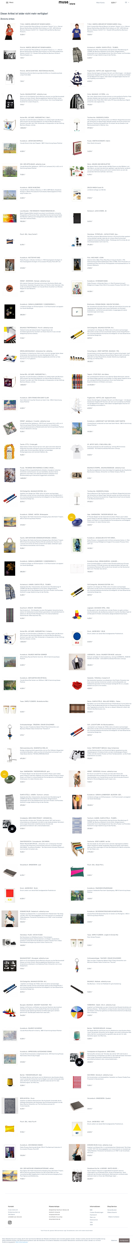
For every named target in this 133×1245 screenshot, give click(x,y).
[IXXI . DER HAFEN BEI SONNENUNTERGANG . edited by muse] (10, 1175)
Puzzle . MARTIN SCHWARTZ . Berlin (98, 141)
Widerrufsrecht (112, 1212)
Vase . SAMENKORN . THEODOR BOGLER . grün (35, 771)
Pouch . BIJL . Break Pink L (95, 865)
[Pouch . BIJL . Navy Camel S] (10, 241)
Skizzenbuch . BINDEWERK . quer (30, 865)
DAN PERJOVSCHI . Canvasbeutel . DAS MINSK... (35, 841)
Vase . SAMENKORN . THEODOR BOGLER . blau (102, 514)
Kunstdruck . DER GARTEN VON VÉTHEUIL (33, 678)
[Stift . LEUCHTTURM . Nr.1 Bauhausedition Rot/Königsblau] (77, 732)
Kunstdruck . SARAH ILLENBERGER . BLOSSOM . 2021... (104, 795)
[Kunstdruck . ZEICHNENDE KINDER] (10, 1152)
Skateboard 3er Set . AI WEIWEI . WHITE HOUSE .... (102, 1168)
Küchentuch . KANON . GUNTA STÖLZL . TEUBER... (103, 47)
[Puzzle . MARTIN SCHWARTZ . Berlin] (77, 148)
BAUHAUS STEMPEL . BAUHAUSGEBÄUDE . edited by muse (106, 468)
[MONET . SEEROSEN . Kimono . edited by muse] (77, 778)
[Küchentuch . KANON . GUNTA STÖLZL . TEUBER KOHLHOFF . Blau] (10, 591)
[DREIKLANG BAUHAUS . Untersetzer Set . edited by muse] (10, 358)
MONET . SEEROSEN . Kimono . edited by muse (102, 771)
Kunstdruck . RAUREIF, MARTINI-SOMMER (33, 654)
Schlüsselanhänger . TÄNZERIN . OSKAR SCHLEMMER (37, 725)
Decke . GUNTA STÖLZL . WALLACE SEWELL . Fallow (103, 701)
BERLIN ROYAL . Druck (27, 1098)
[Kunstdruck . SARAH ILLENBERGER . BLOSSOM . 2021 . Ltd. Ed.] (77, 802)
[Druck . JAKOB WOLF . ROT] (77, 1129)
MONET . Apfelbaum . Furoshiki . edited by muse (35, 421)
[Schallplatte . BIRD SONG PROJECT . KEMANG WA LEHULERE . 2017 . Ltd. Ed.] (10, 825)
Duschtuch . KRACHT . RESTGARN (31, 608)
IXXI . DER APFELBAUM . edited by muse (32, 164)
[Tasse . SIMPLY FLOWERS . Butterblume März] (10, 708)
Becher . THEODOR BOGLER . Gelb (31, 1075)
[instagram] (9, 1222)
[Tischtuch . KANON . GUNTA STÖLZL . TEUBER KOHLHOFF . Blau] (77, 825)
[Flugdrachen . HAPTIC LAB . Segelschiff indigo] (77, 78)
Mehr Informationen (22, 1242)
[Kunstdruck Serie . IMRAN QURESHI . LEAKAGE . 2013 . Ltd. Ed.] (77, 568)
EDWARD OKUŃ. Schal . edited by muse (99, 1145)
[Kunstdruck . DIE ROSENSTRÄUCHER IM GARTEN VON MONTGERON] (77, 918)
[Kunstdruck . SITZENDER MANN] (77, 288)
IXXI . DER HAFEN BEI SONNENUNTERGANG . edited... (37, 1168)
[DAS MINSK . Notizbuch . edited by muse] (77, 1082)
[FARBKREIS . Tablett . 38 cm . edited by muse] (77, 1012)
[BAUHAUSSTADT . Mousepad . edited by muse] (10, 965)
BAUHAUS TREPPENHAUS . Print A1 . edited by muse (36, 328)
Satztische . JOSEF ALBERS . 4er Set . (99, 841)
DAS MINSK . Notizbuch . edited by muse (100, 1075)
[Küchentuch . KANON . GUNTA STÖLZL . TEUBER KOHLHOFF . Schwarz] (77, 54)
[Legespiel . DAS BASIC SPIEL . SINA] (77, 615)
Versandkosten (112, 1210)
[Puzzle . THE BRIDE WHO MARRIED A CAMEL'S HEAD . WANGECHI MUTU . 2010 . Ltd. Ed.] (10, 475)
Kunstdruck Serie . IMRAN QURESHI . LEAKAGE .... (102, 561)
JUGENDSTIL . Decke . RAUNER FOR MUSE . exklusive (104, 654)
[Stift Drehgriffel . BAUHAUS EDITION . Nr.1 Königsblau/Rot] (10, 498)
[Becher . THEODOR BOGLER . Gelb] (10, 1082)
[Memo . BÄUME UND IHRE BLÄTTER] (77, 171)
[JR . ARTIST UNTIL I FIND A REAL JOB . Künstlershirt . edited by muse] (77, 451)
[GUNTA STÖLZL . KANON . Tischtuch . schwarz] (10, 802)
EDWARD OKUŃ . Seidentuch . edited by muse (34, 911)
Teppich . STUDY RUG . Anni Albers (98, 374)
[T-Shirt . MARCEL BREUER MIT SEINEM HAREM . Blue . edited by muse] (77, 31)
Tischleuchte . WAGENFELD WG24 (98, 117)
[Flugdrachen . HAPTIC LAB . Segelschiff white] (77, 405)
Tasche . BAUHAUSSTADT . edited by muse (33, 94)
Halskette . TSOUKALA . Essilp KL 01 (98, 678)
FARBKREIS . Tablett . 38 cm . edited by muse (101, 1005)
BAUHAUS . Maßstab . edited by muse (99, 981)
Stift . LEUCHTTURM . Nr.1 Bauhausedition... (100, 725)
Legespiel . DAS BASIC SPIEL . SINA (98, 608)
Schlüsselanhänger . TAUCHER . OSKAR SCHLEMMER (104, 958)
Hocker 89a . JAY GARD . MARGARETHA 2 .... (33, 374)
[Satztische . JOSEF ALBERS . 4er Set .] (77, 848)
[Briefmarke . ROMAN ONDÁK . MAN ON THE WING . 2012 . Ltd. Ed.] (77, 311)
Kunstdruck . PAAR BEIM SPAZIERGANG (99, 888)
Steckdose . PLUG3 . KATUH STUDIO (31, 935)
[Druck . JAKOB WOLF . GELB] (77, 638)
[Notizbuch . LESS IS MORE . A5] (77, 218)
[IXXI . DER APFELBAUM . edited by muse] (10, 171)
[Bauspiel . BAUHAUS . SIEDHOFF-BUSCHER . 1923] (10, 1012)
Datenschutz (94, 1220)
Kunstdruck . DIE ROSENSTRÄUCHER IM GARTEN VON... (105, 911)
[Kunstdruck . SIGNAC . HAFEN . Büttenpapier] (10, 521)
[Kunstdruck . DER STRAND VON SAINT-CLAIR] (10, 405)
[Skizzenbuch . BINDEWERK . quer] (10, 872)
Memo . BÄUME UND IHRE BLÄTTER (98, 164)
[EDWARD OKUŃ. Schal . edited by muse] (77, 1152)
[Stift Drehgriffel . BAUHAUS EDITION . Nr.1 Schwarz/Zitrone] (77, 591)
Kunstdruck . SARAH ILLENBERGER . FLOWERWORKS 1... (38, 304)
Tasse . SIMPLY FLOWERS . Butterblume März (34, 701)
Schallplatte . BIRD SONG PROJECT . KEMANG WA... (36, 818)
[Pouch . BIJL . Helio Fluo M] (10, 1129)
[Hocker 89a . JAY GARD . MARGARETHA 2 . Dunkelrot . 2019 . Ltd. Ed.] (10, 381)
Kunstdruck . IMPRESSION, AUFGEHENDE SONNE (36, 1051)
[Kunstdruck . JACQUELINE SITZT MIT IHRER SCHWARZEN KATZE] (77, 545)
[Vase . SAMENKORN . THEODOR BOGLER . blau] (77, 521)
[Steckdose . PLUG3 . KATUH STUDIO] (10, 942)
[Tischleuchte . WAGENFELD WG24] (77, 124)
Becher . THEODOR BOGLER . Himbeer (99, 1028)
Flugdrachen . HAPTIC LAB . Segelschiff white (101, 398)
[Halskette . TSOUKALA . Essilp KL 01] (77, 685)
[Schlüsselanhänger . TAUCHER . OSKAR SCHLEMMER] (77, 965)
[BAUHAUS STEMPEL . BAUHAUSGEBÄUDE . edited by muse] (77, 475)
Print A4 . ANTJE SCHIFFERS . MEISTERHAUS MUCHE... (37, 71)
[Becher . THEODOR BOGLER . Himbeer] (77, 1035)
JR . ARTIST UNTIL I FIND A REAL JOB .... (99, 444)
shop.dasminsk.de (54, 1219)
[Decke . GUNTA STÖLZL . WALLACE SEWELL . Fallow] (77, 708)
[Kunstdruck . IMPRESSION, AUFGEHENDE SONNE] (10, 1059)
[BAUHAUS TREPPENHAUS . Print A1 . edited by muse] (10, 335)
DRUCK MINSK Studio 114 (95, 187)
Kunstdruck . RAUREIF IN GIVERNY (31, 1028)
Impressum (93, 1215)
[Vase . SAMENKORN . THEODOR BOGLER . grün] (10, 778)
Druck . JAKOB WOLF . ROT (95, 1122)
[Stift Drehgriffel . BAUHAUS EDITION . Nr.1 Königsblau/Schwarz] (10, 988)
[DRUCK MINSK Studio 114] (77, 195)
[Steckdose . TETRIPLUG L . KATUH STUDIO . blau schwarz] (77, 241)
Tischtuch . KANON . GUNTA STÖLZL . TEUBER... (102, 818)
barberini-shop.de (54, 1212)
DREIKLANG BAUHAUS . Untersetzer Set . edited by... (36, 351)
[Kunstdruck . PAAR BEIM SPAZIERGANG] (77, 895)
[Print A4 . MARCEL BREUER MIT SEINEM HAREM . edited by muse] (10, 54)
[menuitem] (99, 2)
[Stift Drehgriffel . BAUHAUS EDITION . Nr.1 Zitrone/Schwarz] (77, 335)
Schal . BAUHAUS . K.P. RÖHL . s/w (98, 94)
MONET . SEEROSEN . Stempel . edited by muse (35, 281)
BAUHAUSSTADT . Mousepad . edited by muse (34, 958)
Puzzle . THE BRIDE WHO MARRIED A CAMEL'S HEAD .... (37, 468)
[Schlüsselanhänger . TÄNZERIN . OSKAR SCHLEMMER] (10, 732)
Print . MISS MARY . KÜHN (95, 258)
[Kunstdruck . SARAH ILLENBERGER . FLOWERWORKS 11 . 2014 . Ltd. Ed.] (10, 568)
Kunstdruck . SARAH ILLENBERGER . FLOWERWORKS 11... (38, 561)
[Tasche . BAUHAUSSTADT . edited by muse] (10, 101)
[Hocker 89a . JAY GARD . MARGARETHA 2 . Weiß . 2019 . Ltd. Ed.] (10, 124)
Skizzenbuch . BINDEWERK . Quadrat (99, 1098)
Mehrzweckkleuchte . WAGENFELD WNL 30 (34, 748)
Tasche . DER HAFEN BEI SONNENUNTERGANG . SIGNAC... (38, 538)
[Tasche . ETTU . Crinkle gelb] (10, 451)
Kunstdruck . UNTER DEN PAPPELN (31, 141)
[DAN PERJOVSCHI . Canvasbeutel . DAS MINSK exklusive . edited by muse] (10, 848)
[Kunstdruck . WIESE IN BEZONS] (10, 195)
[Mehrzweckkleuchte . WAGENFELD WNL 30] (10, 755)
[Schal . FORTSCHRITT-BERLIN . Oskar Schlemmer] (77, 755)
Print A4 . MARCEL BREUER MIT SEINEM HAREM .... (36, 47)
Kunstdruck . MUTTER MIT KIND (30, 258)
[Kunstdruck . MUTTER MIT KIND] (10, 265)
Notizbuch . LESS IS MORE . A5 (97, 211)
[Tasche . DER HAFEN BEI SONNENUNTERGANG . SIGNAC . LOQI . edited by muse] (10, 545)
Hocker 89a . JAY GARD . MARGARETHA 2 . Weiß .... (35, 117)
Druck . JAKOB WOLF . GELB (96, 631)
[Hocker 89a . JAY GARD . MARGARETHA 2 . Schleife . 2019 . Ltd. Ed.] (10, 638)
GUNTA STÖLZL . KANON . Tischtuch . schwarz (34, 795)
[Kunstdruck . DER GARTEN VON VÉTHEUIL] (10, 685)
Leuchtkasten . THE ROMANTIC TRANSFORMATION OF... (37, 211)
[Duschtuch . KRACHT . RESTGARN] (10, 615)
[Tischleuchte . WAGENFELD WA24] (77, 498)
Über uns (92, 1217)
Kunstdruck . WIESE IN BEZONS (30, 187)
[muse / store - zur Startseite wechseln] (67, 3)
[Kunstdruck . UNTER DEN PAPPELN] (10, 148)
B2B (91, 1210)
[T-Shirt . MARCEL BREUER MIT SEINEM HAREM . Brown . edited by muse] (10, 31)
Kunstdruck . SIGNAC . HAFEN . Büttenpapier (34, 514)
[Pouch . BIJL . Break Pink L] (77, 872)
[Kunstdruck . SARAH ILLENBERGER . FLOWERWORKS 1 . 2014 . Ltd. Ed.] (10, 311)
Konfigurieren (124, 1240)
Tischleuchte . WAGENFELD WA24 (98, 491)
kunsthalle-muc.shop (55, 1217)
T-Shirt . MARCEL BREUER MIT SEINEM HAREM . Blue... (104, 24)
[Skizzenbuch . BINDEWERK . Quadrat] (77, 1105)
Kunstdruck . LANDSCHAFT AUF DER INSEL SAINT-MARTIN (106, 421)
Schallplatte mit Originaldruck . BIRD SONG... (101, 1051)
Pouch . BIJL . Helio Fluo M (28, 1122)
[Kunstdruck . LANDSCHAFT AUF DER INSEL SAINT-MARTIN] (77, 428)
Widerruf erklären (113, 1217)
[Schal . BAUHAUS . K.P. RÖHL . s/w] (77, 101)
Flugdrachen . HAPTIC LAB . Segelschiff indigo (101, 71)
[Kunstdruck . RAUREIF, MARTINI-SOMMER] (10, 662)
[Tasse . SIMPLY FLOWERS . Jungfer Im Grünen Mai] (77, 942)
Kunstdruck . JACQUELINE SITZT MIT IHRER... (101, 538)
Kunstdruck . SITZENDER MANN (97, 281)
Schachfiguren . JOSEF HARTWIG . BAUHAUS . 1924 (103, 351)
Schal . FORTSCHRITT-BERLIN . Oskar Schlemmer (103, 748)
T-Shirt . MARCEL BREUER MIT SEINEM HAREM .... (36, 24)
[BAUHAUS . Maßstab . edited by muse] (77, 988)
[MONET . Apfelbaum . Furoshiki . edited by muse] (10, 428)
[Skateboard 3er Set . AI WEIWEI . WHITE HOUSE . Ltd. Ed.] (77, 1175)
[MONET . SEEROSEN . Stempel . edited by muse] (10, 288)
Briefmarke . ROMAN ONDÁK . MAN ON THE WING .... (103, 304)
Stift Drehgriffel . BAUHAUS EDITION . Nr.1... (100, 328)
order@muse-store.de (15, 1217)
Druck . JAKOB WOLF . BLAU (29, 888)
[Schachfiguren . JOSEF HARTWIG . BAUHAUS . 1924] (77, 358)
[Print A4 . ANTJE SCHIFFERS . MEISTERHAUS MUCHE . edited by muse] (10, 78)
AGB (91, 1224)
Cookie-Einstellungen (96, 1212)
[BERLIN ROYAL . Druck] (10, 1105)
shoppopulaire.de (54, 1214)
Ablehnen (114, 1240)
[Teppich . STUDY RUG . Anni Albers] (77, 381)
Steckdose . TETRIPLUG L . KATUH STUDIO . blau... (102, 234)
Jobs (91, 1222)
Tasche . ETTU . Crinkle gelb (28, 444)
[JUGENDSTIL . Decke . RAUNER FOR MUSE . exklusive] (77, 662)
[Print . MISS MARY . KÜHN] (77, 265)
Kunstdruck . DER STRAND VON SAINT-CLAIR (34, 398)
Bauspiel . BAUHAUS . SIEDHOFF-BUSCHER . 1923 (36, 1005)
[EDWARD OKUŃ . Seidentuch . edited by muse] (10, 918)
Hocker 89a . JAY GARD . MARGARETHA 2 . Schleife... (36, 631)
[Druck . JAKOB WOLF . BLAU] (10, 895)
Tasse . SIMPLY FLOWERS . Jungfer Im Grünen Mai (102, 935)
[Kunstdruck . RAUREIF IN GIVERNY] (10, 1035)
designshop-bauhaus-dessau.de (59, 1210)
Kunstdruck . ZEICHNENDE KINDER (31, 1145)
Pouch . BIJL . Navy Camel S (28, 234)
